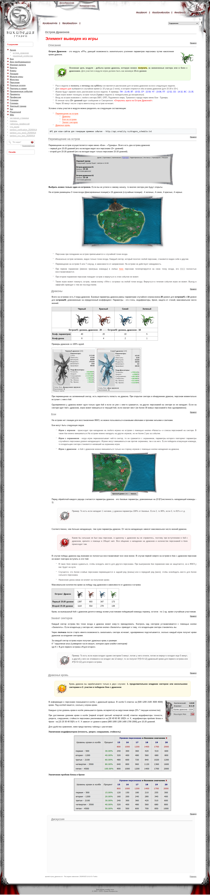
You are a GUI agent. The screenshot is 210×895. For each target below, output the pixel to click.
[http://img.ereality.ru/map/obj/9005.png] (147, 327)
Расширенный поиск (28, 146)
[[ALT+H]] (20, 21)
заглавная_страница (19, 118)
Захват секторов (70, 122)
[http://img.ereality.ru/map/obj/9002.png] (103, 327)
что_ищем (14, 127)
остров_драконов (21, 53)
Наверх (193, 876)
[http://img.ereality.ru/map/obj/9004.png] (82, 327)
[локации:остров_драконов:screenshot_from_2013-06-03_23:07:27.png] (122, 794)
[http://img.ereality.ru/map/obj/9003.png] (125, 327)
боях (121, 269)
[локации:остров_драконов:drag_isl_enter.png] (122, 169)
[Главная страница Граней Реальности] (67, 6)
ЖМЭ (182, 269)
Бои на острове (69, 119)
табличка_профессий (20, 124)
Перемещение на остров (66, 113)
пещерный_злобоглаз (23, 56)
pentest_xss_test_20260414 (22, 136)
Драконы (66, 116)
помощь (13, 121)
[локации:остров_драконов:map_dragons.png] (122, 222)
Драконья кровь (62, 125)
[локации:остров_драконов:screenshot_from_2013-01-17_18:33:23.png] (119, 391)
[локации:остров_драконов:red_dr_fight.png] (124, 474)
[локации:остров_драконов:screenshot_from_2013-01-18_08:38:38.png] (73, 391)
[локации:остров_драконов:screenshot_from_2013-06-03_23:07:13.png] (122, 753)
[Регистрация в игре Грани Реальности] (87, 9)
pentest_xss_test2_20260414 (23, 133)
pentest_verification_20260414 (23, 130)
